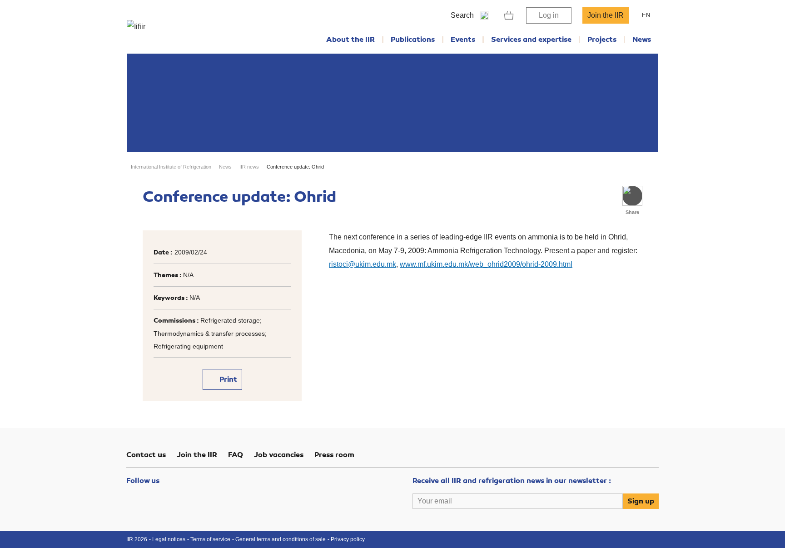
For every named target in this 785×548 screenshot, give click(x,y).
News (641, 39)
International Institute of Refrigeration (171, 166)
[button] (632, 196)
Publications (413, 39)
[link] (509, 15)
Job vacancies (278, 454)
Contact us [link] (146, 454)
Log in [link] (549, 15)
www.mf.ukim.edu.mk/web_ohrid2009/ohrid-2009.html (486, 264)
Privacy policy (348, 539)
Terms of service (210, 539)
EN (646, 15)
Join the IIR (605, 15)
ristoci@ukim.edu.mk (362, 264)
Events (463, 39)
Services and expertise (531, 39)
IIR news (249, 166)
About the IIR (350, 39)
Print (227, 379)
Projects (601, 39)
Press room (334, 454)
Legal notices (168, 539)
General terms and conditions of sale (280, 539)
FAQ (235, 454)
